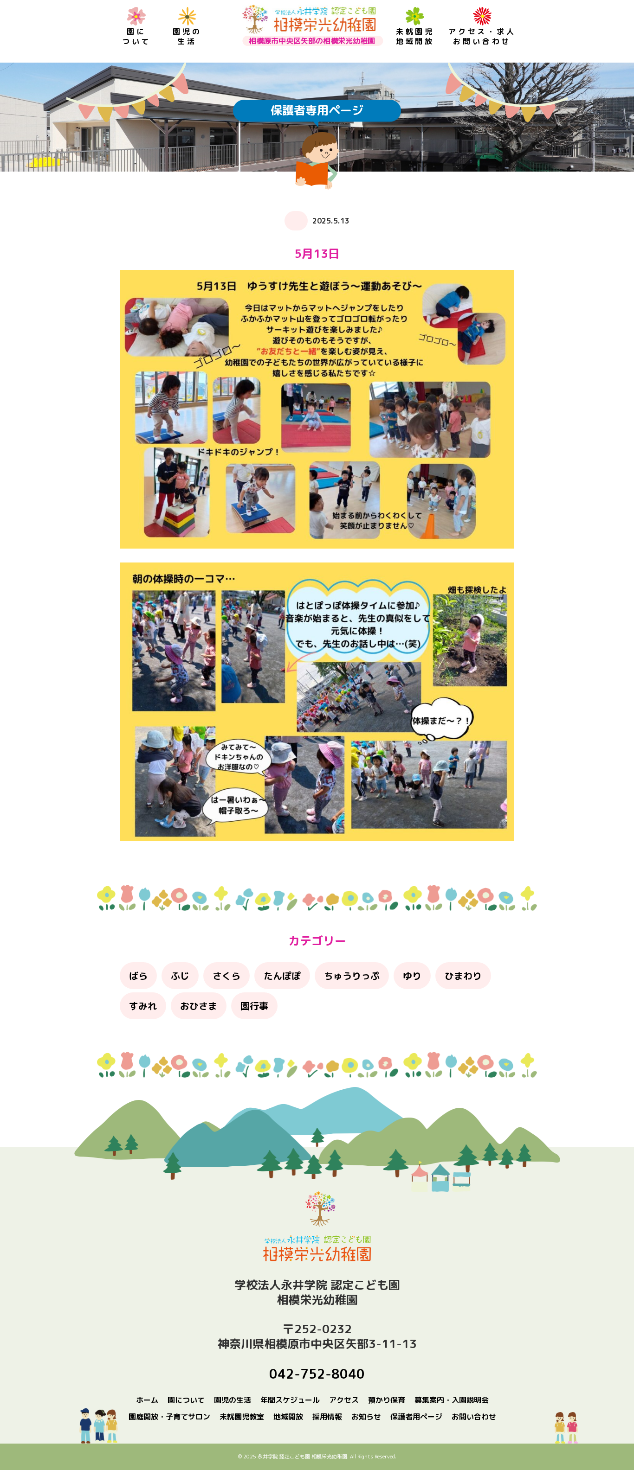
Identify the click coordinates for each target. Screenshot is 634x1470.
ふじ (180, 975)
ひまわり (463, 975)
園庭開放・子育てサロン (169, 1417)
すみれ (143, 1005)
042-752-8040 (317, 1374)
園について (136, 36)
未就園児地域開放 (415, 36)
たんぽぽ (282, 975)
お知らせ (366, 1417)
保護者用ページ (416, 1417)
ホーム (147, 1400)
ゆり (412, 975)
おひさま (198, 1005)
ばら (138, 975)
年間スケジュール (290, 1400)
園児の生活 (187, 36)
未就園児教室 (242, 1417)
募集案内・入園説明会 (451, 1400)
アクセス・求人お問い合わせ (482, 36)
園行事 (254, 1005)
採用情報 (327, 1417)
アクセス (344, 1400)
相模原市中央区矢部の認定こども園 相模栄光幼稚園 (308, 19)
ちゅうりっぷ (352, 975)
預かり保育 (386, 1400)
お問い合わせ (474, 1417)
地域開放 (288, 1417)
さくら (226, 975)
